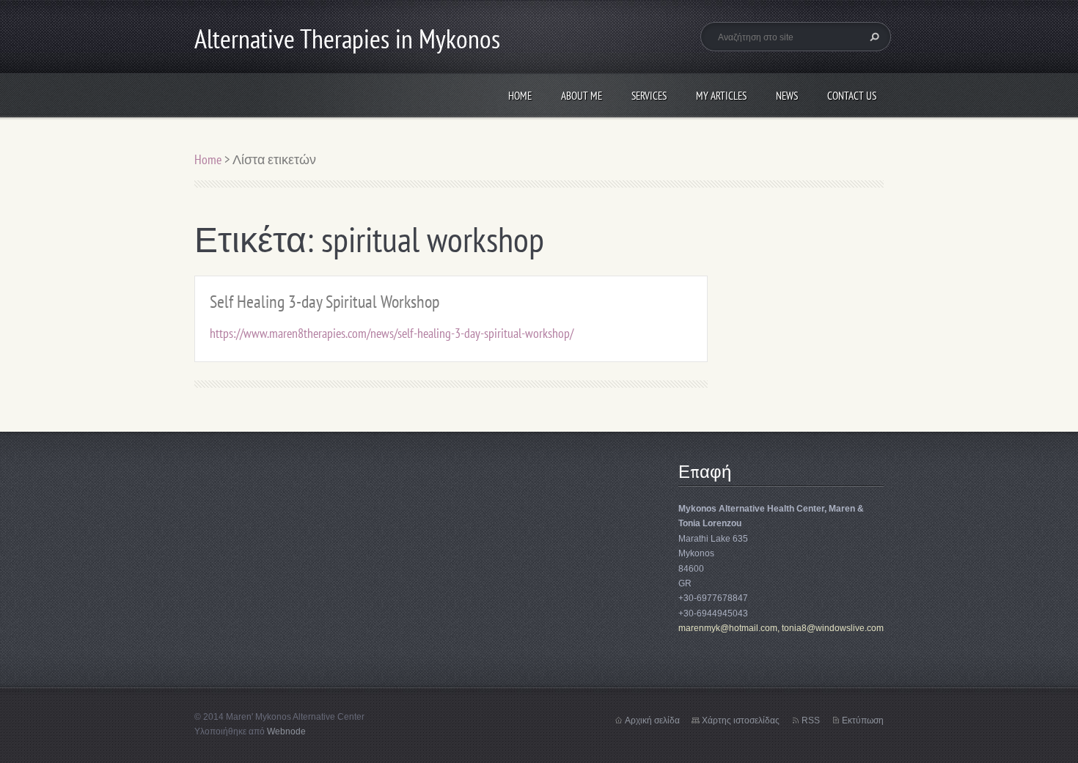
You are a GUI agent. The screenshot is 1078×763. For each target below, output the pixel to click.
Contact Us (851, 96)
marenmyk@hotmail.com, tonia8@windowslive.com (781, 628)
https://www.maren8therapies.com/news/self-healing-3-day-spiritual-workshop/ (391, 333)
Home (520, 96)
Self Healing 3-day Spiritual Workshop (324, 301)
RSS (811, 720)
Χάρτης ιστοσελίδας (741, 720)
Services (649, 96)
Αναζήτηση (873, 37)
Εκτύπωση (863, 720)
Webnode (286, 731)
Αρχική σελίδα (652, 720)
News (787, 96)
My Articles (721, 96)
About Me (581, 96)
